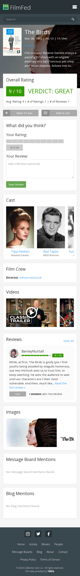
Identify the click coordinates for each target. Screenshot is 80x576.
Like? (17, 394)
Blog (39, 552)
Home (21, 544)
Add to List (63, 113)
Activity (33, 544)
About (50, 552)
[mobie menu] (74, 6)
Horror (29, 45)
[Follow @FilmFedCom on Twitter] (38, 534)
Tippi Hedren (20, 251)
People (59, 544)
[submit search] (73, 19)
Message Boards (22, 552)
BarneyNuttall (33, 351)
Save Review (16, 184)
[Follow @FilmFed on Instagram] (27, 534)
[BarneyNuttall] (14, 357)
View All (68, 341)
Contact (63, 552)
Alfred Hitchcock (31, 277)
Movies (46, 544)
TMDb (50, 571)
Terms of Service (50, 559)
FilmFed (20, 7)
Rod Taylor (51, 251)
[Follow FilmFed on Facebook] (48, 534)
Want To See (24, 113)
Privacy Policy (28, 559)
